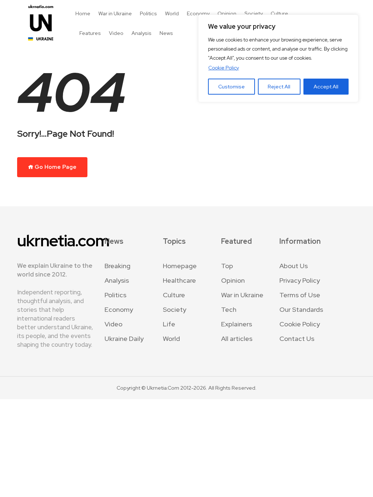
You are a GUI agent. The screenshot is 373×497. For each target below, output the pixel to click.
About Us (293, 266)
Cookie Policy (223, 67)
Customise (231, 86)
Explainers (236, 324)
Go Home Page (55, 167)
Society (253, 13)
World (172, 13)
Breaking (117, 266)
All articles (236, 338)
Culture (279, 13)
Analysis (141, 33)
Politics (148, 13)
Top (227, 266)
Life (169, 324)
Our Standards (301, 309)
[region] (278, 58)
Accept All (326, 86)
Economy (198, 13)
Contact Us (296, 338)
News (166, 33)
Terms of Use (299, 295)
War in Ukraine (115, 13)
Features (90, 33)
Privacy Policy (299, 280)
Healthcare (179, 280)
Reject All (279, 86)
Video (116, 33)
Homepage (180, 266)
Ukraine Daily (124, 338)
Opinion (226, 13)
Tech (228, 309)
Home (82, 13)
